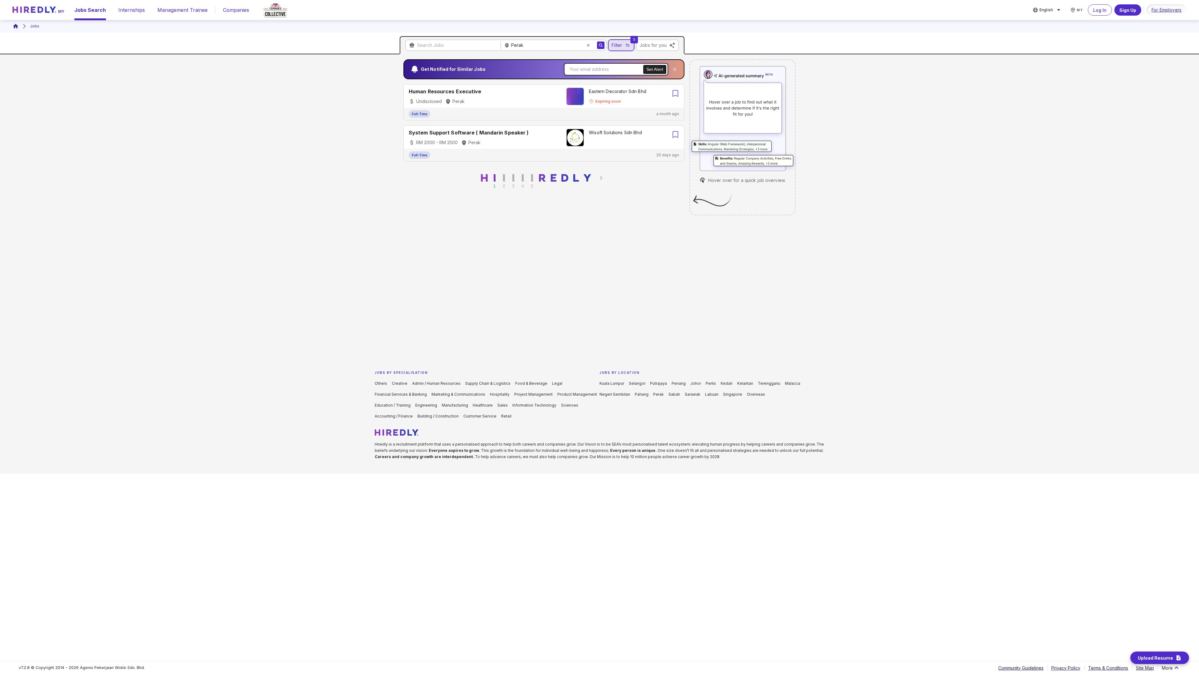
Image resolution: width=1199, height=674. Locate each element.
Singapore (732, 394)
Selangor (637, 383)
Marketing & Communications (458, 394)
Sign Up (1127, 10)
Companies (236, 10)
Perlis (711, 383)
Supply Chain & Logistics (488, 383)
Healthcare (483, 405)
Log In (1100, 10)
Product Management (577, 394)
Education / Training (393, 405)
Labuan (711, 394)
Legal (557, 383)
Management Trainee (182, 10)
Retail (506, 416)
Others (381, 383)
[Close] (675, 69)
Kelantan (745, 383)
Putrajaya (658, 383)
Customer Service (479, 416)
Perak (658, 394)
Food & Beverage (531, 383)
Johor (695, 383)
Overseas (756, 394)
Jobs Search (90, 10)
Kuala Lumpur (612, 383)
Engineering (426, 405)
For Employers (1167, 9)
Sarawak (692, 394)
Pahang (642, 394)
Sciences (569, 405)
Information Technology (534, 405)
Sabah (674, 394)
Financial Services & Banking (401, 394)
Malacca (792, 383)
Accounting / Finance (394, 416)
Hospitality (500, 394)
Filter (617, 45)
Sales (502, 405)
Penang (679, 383)
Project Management (533, 394)
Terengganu (769, 383)
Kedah (727, 383)
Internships (131, 10)
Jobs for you (653, 45)
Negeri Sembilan (615, 394)
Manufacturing (455, 405)
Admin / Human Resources (436, 383)
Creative (399, 383)
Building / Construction (438, 416)
